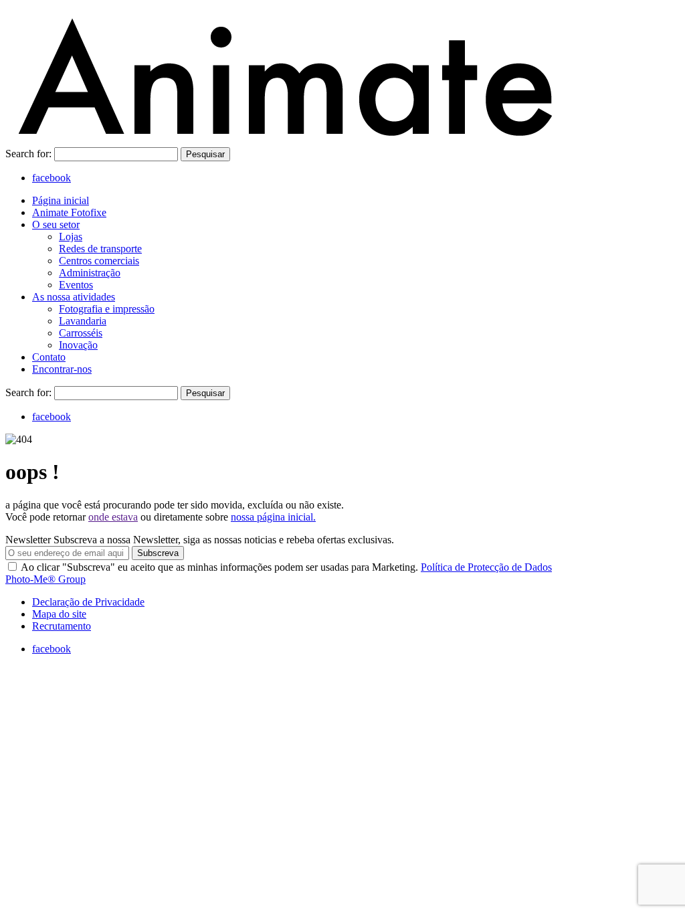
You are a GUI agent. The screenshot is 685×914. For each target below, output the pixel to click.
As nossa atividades (73, 296)
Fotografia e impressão (107, 308)
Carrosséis (80, 333)
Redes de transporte (100, 248)
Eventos (76, 284)
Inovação (78, 345)
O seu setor (56, 224)
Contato (49, 357)
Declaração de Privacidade (88, 602)
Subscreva (158, 553)
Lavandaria (82, 321)
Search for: (29, 153)
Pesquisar (205, 154)
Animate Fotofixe (69, 212)
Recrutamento (61, 626)
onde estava (113, 517)
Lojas (70, 236)
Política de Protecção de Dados (486, 567)
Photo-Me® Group (45, 579)
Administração (89, 272)
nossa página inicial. (273, 517)
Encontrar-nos (62, 369)
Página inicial (60, 200)
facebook (51, 177)
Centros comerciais (99, 260)
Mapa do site (59, 614)
